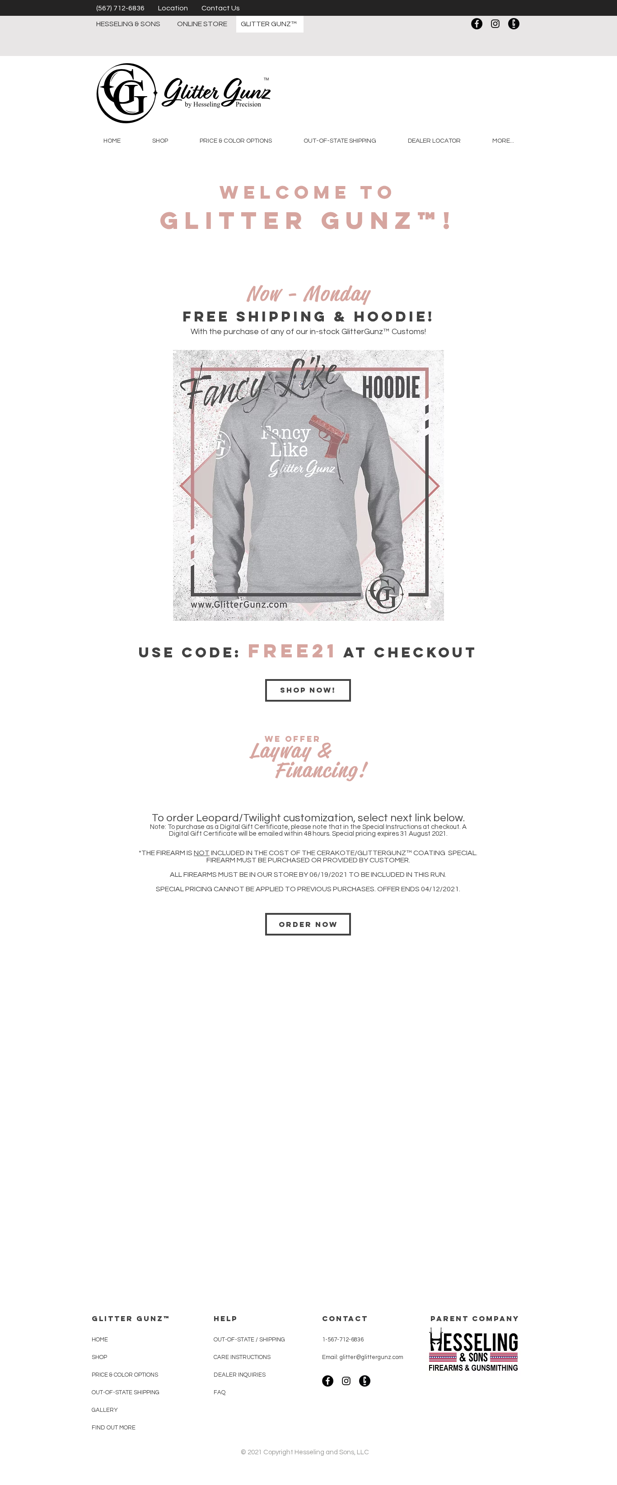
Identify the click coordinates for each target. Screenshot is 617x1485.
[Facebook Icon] (476, 23)
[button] (160, 140)
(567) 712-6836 (120, 8)
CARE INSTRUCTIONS (243, 1357)
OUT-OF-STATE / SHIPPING (249, 1339)
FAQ (219, 1392)
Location (173, 8)
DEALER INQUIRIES (240, 1375)
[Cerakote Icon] (513, 23)
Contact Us (220, 8)
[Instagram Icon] (495, 23)
